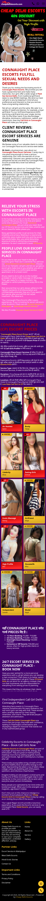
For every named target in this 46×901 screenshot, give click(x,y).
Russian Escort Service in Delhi (29, 310)
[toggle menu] (43, 3)
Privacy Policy (7, 878)
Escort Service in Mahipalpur (14, 851)
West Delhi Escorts (9, 855)
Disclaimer (6, 882)
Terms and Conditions (11, 874)
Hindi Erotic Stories (10, 859)
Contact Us (6, 863)
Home (27, 826)
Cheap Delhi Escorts (24, 897)
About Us (28, 831)
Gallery (28, 839)
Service (28, 835)
